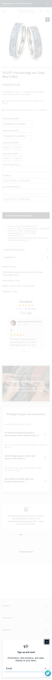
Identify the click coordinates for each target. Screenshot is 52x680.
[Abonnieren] (45, 668)
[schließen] (47, 642)
